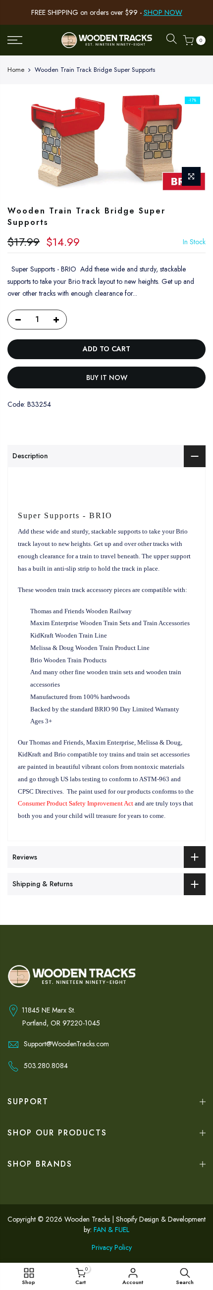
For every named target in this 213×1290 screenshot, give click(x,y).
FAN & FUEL (111, 1230)
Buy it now (106, 377)
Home (15, 69)
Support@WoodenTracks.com (66, 1044)
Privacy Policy (112, 1247)
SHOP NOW (163, 12)
